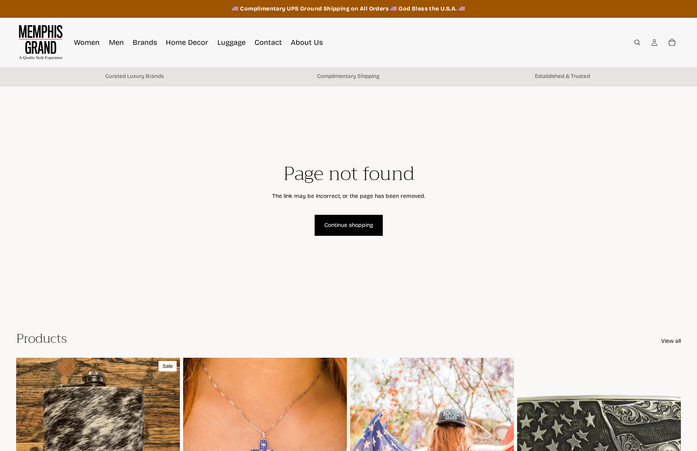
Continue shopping (348, 225)
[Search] (637, 42)
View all (671, 341)
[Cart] (672, 42)
